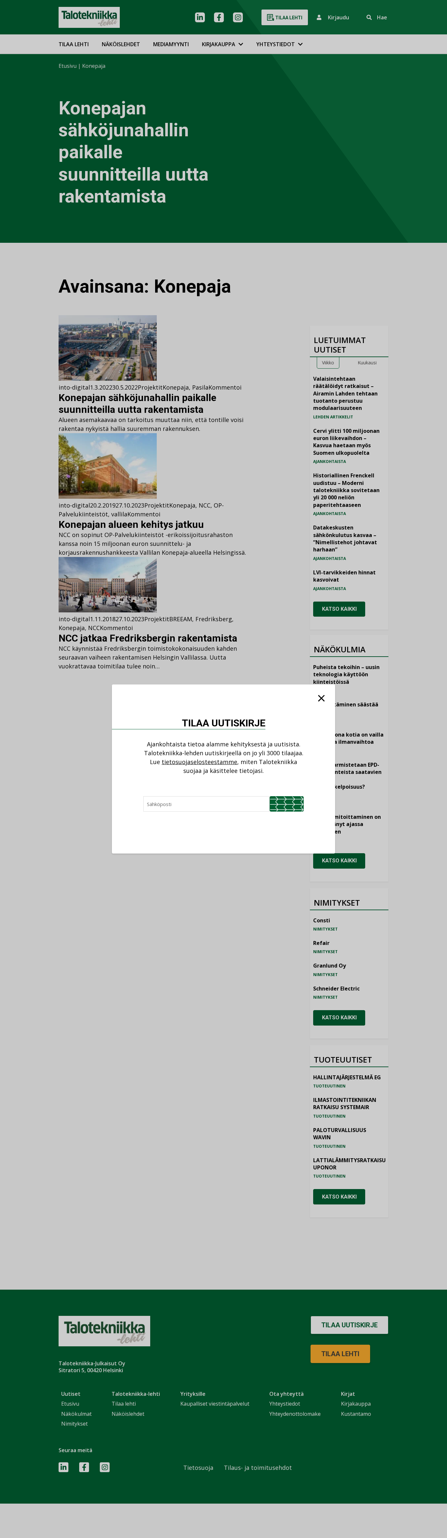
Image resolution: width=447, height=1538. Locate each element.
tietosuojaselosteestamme (199, 762)
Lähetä (287, 804)
